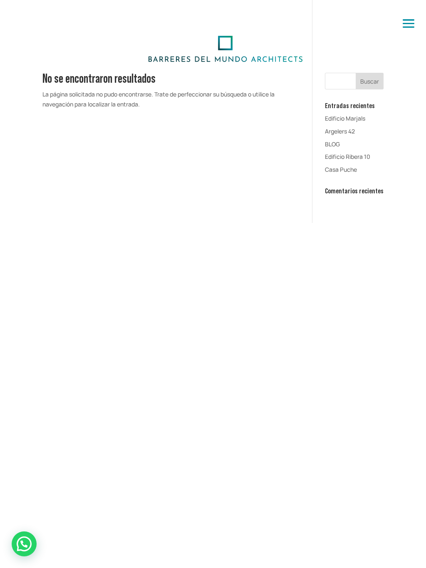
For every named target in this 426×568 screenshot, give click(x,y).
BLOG (332, 144)
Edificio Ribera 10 (347, 157)
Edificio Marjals (345, 118)
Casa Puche (341, 169)
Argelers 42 (340, 131)
